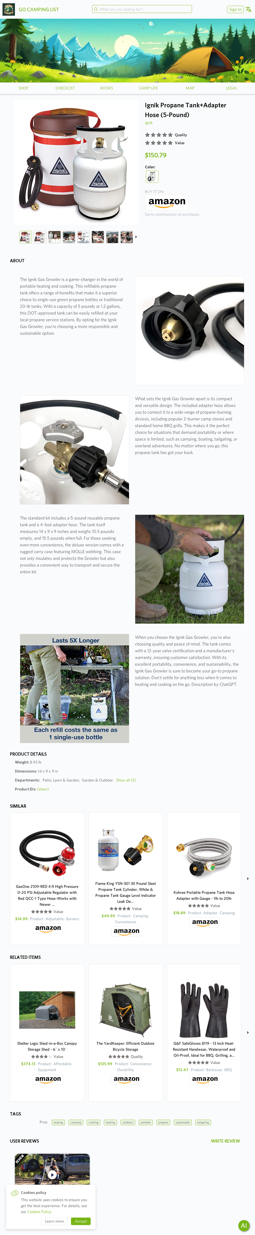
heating (110, 1122)
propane (163, 1122)
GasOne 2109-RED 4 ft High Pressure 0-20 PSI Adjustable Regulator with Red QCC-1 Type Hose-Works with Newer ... (47, 895)
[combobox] (142, 9)
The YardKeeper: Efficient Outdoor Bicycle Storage (125, 1046)
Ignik (149, 122)
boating (58, 1122)
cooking (93, 1122)
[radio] (147, 134)
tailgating (203, 1122)
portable (146, 1122)
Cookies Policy (39, 1211)
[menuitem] (235, 9)
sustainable (183, 1122)
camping (75, 1122)
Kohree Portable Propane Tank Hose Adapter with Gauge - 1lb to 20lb (204, 895)
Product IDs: (32, 789)
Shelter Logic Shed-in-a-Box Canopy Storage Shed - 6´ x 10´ (47, 1046)
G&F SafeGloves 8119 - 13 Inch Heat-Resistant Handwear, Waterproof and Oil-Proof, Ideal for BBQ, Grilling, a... (204, 1049)
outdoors (128, 1122)
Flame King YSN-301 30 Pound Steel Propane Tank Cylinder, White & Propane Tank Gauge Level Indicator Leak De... (125, 892)
